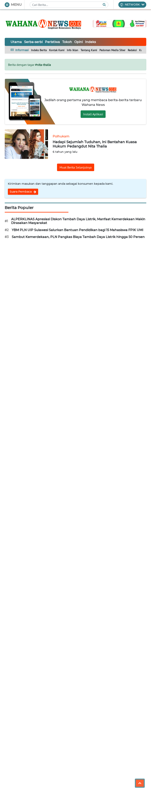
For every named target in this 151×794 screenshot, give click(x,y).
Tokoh (67, 42)
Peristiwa (52, 42)
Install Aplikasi (93, 114)
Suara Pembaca (21, 191)
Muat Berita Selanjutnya (76, 167)
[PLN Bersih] (119, 23)
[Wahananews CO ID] (44, 23)
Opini (78, 42)
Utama (16, 42)
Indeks (90, 42)
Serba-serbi (33, 42)
